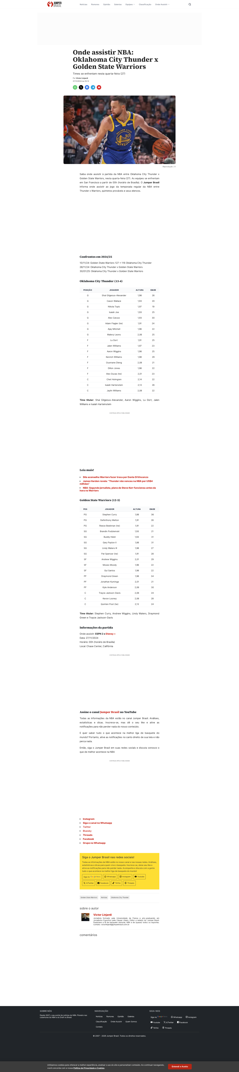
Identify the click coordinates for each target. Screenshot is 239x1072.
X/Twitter (90, 883)
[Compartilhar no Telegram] (93, 87)
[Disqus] (119, 971)
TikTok (118, 883)
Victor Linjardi (82, 78)
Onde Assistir (161, 4)
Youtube (140, 877)
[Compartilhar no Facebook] (87, 87)
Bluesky (87, 830)
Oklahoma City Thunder (120, 897)
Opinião (106, 4)
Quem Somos (131, 1021)
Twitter (87, 826)
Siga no (87, 877)
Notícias (83, 4)
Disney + (111, 633)
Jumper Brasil (109, 712)
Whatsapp (111, 877)
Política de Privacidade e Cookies (88, 1068)
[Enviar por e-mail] (99, 87)
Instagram (126, 877)
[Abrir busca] (190, 4)
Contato (99, 1027)
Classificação (145, 4)
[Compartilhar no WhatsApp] (75, 87)
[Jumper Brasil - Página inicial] (54, 4)
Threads (130, 883)
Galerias (118, 4)
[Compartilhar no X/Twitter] (81, 87)
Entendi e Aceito (180, 1066)
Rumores (95, 4)
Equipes (129, 4)
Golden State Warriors (89, 897)
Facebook (104, 883)
